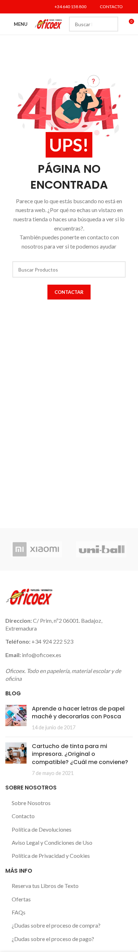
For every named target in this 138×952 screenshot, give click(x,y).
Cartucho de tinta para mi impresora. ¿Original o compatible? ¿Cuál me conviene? (80, 754)
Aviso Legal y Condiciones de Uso (52, 842)
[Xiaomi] (36, 549)
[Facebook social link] (9, 6)
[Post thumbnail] (16, 718)
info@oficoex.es (41, 654)
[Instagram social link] (27, 6)
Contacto (23, 816)
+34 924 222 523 (52, 641)
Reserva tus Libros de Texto (45, 885)
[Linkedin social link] (36, 6)
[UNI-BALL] (101, 549)
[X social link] (18, 6)
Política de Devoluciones (41, 829)
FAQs (18, 912)
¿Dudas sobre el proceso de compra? (56, 925)
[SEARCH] (110, 24)
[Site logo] (48, 23)
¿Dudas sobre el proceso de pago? (53, 938)
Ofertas (21, 899)
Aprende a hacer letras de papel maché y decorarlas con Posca (78, 712)
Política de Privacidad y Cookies (51, 855)
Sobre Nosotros (31, 802)
